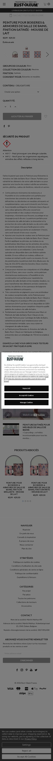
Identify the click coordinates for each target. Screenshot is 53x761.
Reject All (26, 388)
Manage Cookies (26, 402)
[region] (26, 380)
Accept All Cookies (26, 395)
